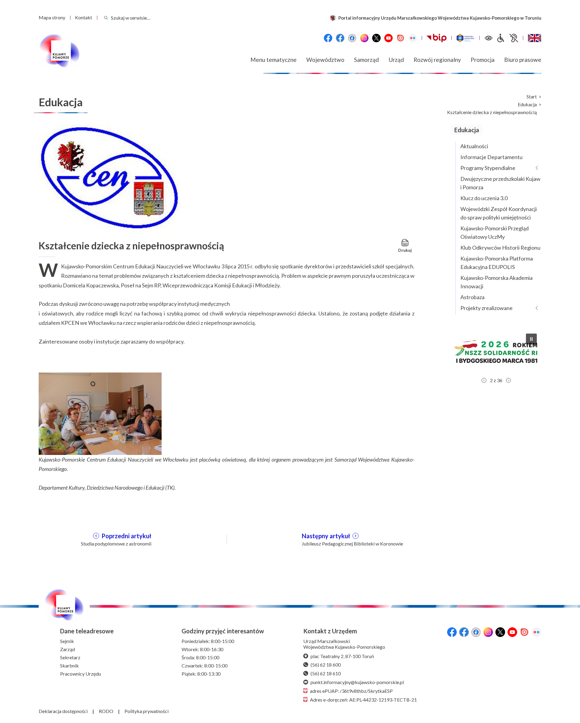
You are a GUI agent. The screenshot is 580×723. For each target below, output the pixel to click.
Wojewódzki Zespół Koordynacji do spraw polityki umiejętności (498, 213)
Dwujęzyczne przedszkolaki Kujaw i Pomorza (500, 182)
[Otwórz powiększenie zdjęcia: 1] (100, 413)
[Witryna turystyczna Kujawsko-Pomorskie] (465, 38)
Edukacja (527, 104)
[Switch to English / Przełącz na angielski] (534, 38)
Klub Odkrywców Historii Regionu (500, 247)
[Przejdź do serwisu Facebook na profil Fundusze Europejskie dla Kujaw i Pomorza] (340, 38)
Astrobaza (472, 297)
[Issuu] (400, 38)
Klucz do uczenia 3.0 (483, 198)
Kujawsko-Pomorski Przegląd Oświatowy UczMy (494, 232)
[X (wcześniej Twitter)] (376, 38)
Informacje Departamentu (491, 157)
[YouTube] (388, 38)
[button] (496, 351)
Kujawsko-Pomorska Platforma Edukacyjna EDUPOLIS (496, 262)
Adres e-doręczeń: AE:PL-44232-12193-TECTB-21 (363, 699)
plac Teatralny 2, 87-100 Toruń (342, 656)
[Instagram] (364, 38)
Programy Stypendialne (487, 168)
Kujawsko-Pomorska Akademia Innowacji (496, 282)
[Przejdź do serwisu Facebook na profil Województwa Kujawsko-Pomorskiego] (328, 38)
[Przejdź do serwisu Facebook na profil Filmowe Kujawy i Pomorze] (352, 38)
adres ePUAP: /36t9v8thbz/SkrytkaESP (351, 691)
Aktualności (474, 146)
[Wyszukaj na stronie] (106, 17)
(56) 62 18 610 (326, 673)
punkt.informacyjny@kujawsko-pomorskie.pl (357, 682)
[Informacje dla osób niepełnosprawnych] (507, 38)
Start (532, 96)
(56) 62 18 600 (326, 664)
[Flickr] (412, 38)
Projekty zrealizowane (486, 308)
